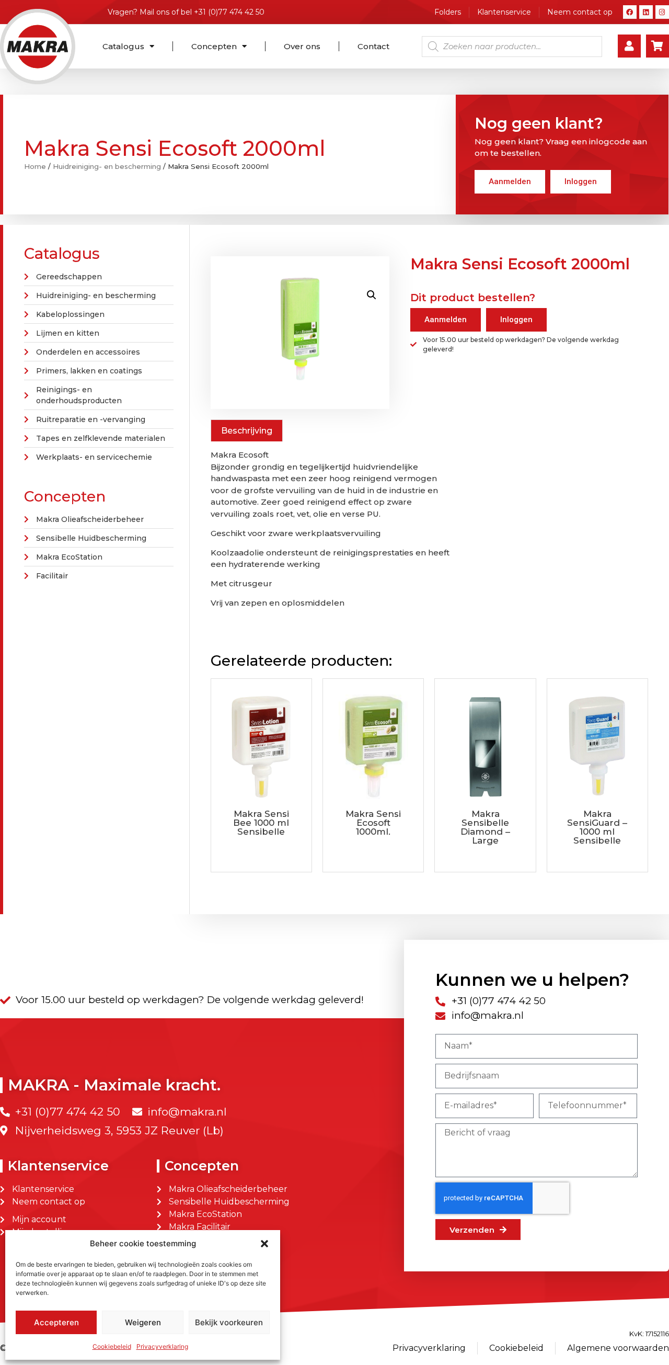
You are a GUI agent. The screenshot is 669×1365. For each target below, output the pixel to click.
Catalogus (123, 46)
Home (35, 166)
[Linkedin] (646, 12)
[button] (264, 1243)
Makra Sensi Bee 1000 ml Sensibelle (261, 823)
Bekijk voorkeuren (229, 1322)
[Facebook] (630, 12)
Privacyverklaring (162, 1346)
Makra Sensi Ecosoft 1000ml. (373, 823)
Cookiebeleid (112, 1346)
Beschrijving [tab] (246, 431)
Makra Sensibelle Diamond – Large (485, 827)
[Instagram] (662, 12)
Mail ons (154, 12)
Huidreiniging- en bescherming (107, 166)
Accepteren (56, 1322)
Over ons (302, 46)
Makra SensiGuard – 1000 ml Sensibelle (597, 827)
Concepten (214, 46)
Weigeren (143, 1322)
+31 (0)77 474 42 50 (229, 12)
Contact (373, 46)
